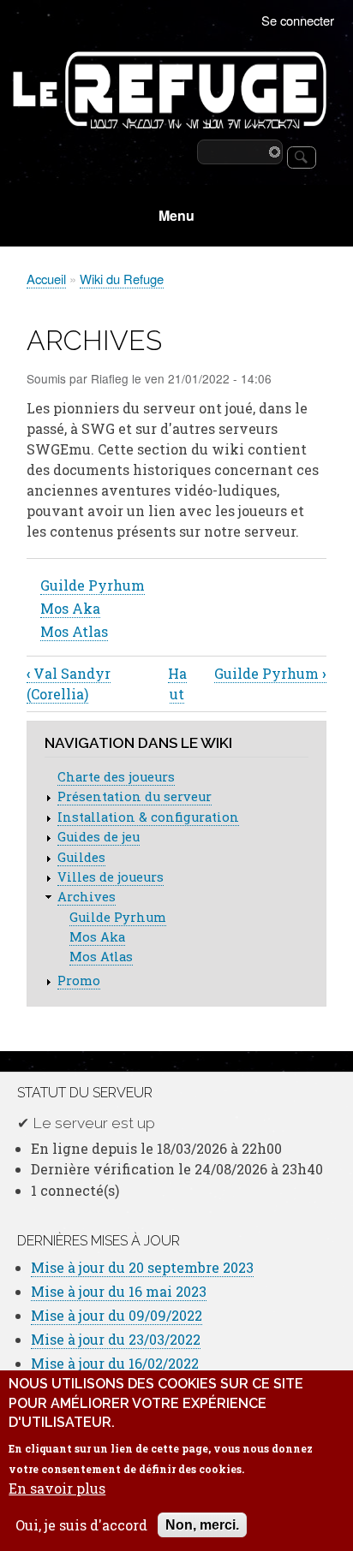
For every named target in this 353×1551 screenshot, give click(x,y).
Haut (177, 683)
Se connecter (297, 20)
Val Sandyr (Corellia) (69, 683)
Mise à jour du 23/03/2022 (115, 1339)
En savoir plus (57, 1488)
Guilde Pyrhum (92, 585)
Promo (78, 980)
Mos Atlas (74, 631)
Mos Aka (70, 608)
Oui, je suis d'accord (81, 1525)
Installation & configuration (148, 817)
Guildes (81, 857)
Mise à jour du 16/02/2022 (115, 1363)
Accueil (46, 279)
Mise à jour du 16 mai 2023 (118, 1291)
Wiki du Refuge (122, 279)
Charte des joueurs (116, 777)
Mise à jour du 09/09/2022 (116, 1315)
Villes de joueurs (110, 877)
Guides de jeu (98, 837)
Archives (86, 896)
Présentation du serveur (134, 796)
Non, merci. (202, 1525)
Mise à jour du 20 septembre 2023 (142, 1267)
